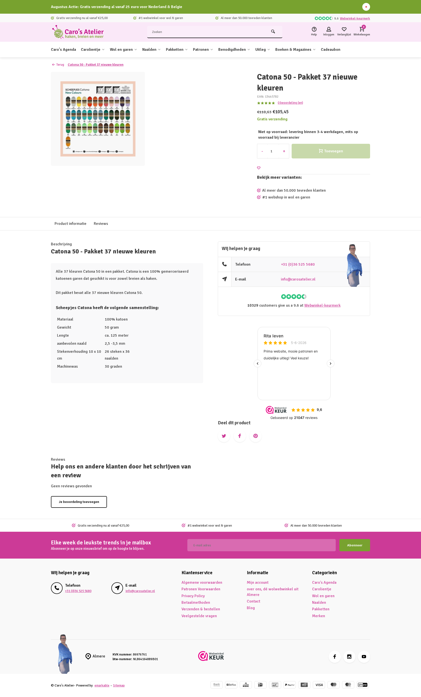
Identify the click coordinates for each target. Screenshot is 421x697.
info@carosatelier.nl (298, 279)
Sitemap (119, 685)
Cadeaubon (330, 49)
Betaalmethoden (196, 602)
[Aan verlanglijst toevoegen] (258, 168)
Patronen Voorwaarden (201, 589)
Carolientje (90, 49)
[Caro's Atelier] (80, 32)
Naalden (149, 49)
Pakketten (174, 49)
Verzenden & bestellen (201, 609)
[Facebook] (335, 657)
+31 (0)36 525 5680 (298, 264)
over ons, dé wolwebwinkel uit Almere (272, 592)
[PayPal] (290, 685)
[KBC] (246, 685)
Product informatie (70, 223)
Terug (60, 64)
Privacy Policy (193, 595)
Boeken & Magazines (293, 49)
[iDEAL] (260, 685)
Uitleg (260, 49)
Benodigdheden (232, 49)
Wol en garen (121, 49)
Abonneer (354, 545)
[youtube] (364, 657)
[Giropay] (363, 685)
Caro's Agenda (63, 49)
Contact (253, 601)
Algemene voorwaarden (202, 582)
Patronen (201, 49)
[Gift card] (304, 685)
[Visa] (319, 685)
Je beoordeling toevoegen (79, 502)
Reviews (101, 223)
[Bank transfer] (216, 685)
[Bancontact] (275, 685)
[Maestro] (333, 685)
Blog (251, 607)
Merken (318, 616)
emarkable (102, 685)
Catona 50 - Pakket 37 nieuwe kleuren (96, 64)
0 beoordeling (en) (290, 103)
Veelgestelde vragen (199, 616)
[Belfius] (231, 685)
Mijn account (257, 582)
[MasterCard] (348, 685)
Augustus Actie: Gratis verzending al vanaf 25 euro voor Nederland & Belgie (116, 6)
